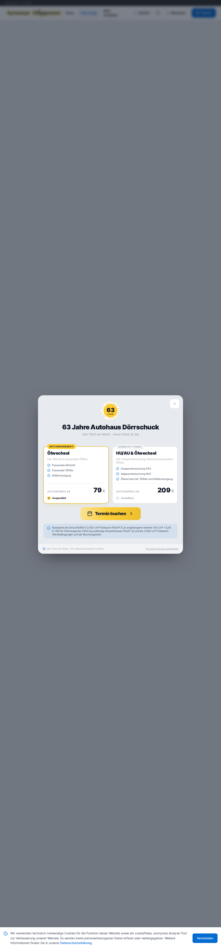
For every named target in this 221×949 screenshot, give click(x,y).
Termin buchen (110, 513)
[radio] (76, 475)
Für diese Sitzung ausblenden (162, 548)
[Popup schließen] (174, 403)
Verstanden (205, 938)
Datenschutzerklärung (76, 943)
